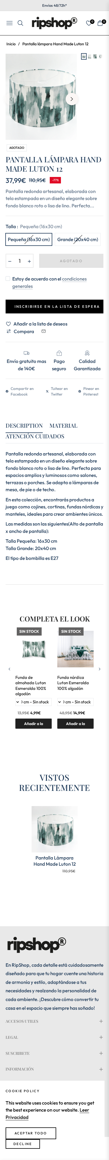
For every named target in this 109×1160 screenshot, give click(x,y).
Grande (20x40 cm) (77, 239)
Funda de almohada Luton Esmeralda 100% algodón (30, 686)
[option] (41, 97)
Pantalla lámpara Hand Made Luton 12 (55, 861)
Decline (22, 1144)
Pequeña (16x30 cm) (29, 239)
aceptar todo (31, 1133)
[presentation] (9, 669)
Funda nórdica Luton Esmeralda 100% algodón (73, 683)
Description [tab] (24, 425)
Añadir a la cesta (75, 725)
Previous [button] (10, 99)
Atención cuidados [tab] (35, 436)
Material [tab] (63, 425)
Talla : (34, 226)
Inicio (11, 43)
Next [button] (72, 99)
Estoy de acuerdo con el (49, 282)
